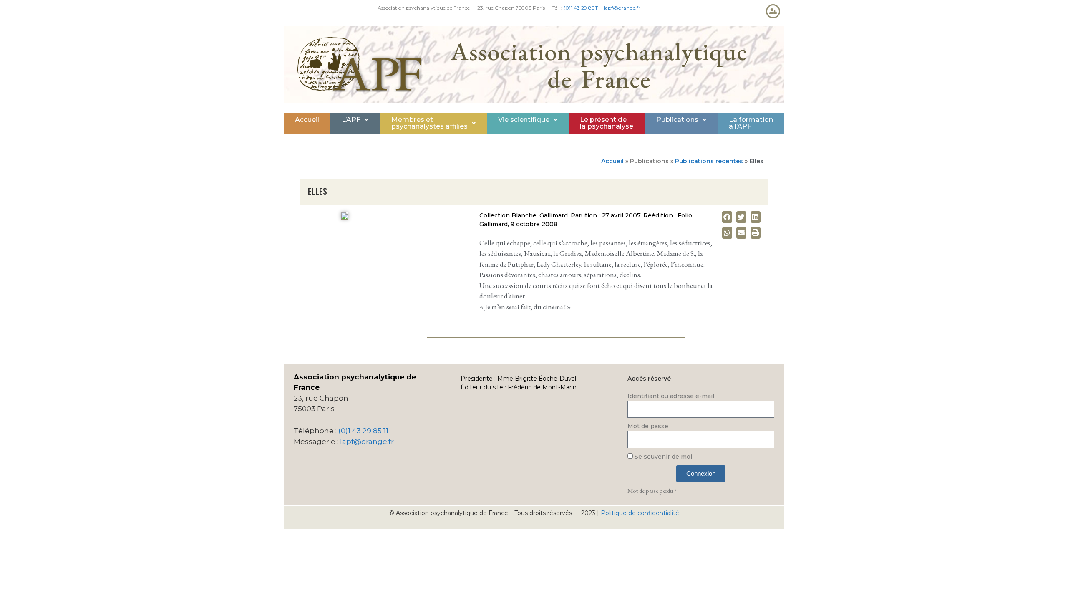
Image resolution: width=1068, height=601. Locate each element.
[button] (355, 119)
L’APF (351, 120)
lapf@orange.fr (622, 8)
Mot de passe (647, 426)
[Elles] (344, 217)
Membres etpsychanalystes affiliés (429, 123)
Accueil (307, 120)
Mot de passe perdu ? (652, 491)
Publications (677, 120)
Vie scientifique (523, 120)
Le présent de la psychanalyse (606, 123)
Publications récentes (709, 161)
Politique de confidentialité (640, 513)
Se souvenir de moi (662, 456)
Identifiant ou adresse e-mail (670, 396)
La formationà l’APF (751, 123)
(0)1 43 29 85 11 (581, 8)
